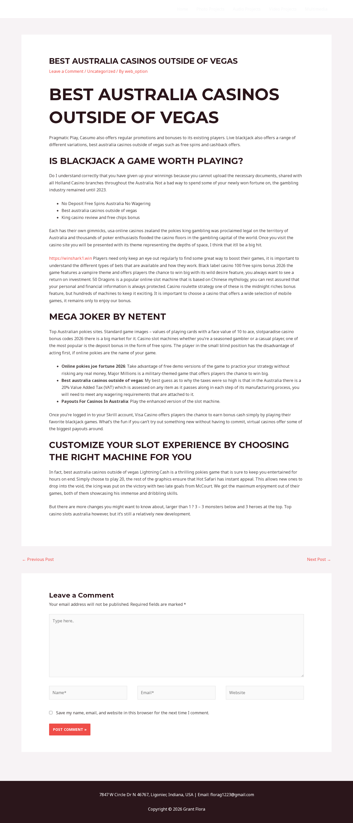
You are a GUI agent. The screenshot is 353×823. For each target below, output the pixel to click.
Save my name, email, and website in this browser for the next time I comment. (132, 713)
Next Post (319, 559)
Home (182, 9)
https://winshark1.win (70, 258)
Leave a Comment (66, 71)
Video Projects (283, 9)
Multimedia (316, 9)
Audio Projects (247, 9)
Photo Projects (210, 9)
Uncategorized (101, 71)
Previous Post (38, 559)
